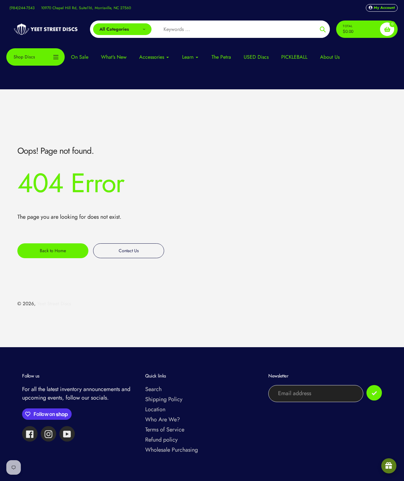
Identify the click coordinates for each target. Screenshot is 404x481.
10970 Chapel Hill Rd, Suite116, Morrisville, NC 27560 (86, 8)
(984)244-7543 (22, 8)
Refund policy (161, 440)
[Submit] (374, 393)
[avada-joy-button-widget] (388, 465)
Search (153, 389)
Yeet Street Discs (54, 303)
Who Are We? (162, 419)
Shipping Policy (163, 399)
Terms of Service (164, 429)
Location (155, 409)
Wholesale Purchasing (171, 450)
